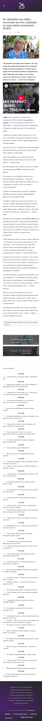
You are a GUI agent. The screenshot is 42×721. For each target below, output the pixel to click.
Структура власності (20, 714)
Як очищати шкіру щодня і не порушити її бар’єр (22, 590)
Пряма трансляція (27, 717)
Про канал (8, 718)
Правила (8, 714)
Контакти (33, 714)
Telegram (6, 324)
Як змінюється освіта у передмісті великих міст (21, 625)
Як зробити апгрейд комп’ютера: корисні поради (21, 654)
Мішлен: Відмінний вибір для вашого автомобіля (21, 668)
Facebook (25, 322)
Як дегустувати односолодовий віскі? (18, 448)
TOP (18, 32)
